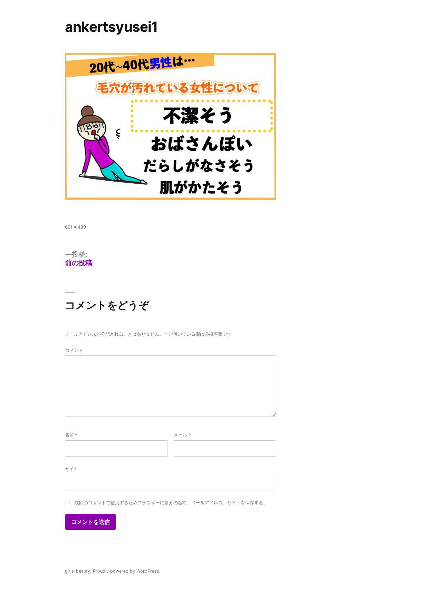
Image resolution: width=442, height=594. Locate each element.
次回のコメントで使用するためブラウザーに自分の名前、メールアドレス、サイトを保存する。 (171, 502)
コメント (74, 350)
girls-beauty (77, 571)
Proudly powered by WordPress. (127, 571)
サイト (71, 468)
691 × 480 (75, 227)
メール (182, 435)
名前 (71, 435)
